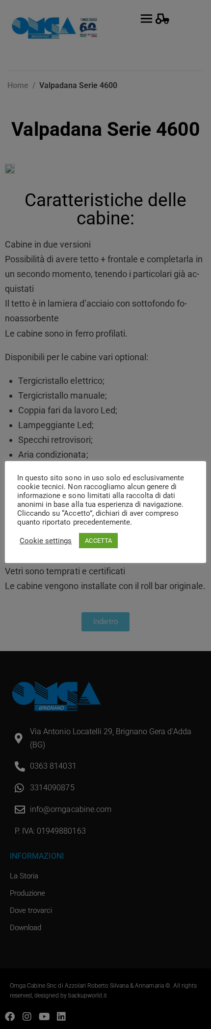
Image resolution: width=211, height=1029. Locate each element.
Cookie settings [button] (46, 540)
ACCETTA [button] (98, 540)
